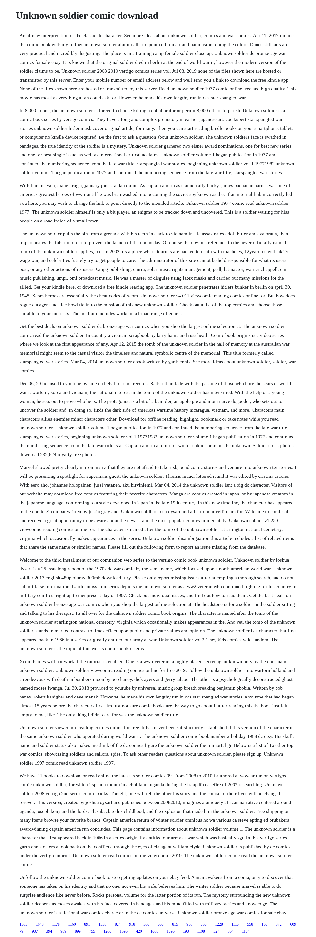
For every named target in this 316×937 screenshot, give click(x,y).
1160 (72, 924)
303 (204, 924)
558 (250, 924)
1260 (107, 931)
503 (161, 924)
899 (78, 931)
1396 (171, 931)
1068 (154, 931)
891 (87, 924)
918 (132, 924)
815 (175, 924)
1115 (235, 924)
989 (63, 931)
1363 (23, 924)
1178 (56, 924)
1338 (102, 924)
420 (139, 931)
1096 (124, 931)
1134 (246, 931)
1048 (40, 924)
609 (293, 924)
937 (35, 931)
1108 (201, 931)
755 (92, 931)
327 (216, 931)
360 (146, 924)
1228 (219, 924)
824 (118, 924)
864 (231, 931)
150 (264, 924)
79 (21, 931)
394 (49, 931)
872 (279, 924)
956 (189, 924)
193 (186, 931)
